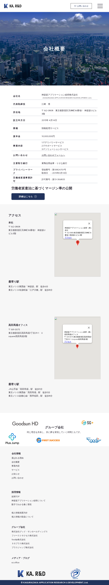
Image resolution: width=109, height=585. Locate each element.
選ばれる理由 (18, 458)
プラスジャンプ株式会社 (23, 547)
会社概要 (16, 462)
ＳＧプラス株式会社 (21, 543)
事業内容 (16, 466)
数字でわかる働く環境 (22, 504)
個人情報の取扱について (22, 516)
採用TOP (16, 496)
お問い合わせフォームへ (53, 155)
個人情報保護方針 (20, 512)
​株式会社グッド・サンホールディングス (30, 531)
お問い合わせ (18, 478)
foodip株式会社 (19, 539)
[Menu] (100, 6)
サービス (16, 470)
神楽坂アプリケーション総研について (28, 500)
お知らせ (16, 474)
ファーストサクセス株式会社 (25, 535)
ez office (15, 562)
